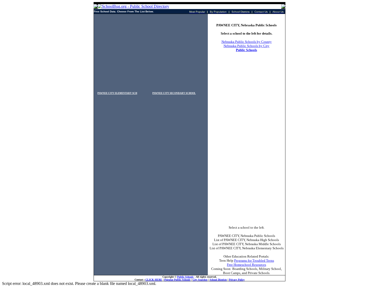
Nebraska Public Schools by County (246, 42)
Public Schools (246, 50)
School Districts (218, 279)
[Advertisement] (151, 50)
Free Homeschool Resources (246, 265)
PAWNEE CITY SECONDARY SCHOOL (174, 93)
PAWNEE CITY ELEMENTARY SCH (117, 93)
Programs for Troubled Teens (254, 260)
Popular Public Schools (177, 279)
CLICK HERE (153, 279)
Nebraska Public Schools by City (246, 46)
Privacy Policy (237, 279)
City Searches (200, 279)
